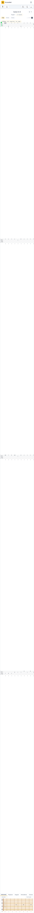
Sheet (7, 17)
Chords (31, 894)
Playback (10, 894)
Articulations (24, 894)
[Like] (29, 12)
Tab (3, 17)
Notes (12, 17)
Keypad (17, 894)
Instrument (3, 894)
